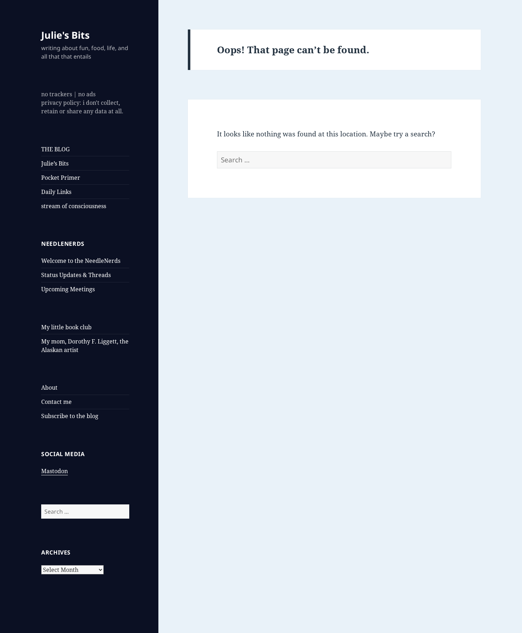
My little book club (66, 327)
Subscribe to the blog (69, 416)
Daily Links (56, 192)
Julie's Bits (65, 35)
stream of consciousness (73, 206)
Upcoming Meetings (68, 289)
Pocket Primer (60, 178)
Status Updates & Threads (76, 275)
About (49, 387)
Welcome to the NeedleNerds (80, 261)
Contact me (56, 402)
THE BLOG (55, 149)
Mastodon (54, 471)
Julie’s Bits (55, 163)
